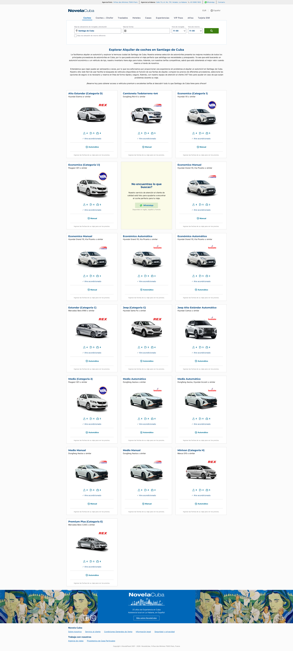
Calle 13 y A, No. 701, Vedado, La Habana (171, 2)
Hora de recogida (178, 27)
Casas (148, 18)
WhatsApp (211, 2)
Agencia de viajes (75, 641)
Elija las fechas (128, 27)
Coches (87, 18)
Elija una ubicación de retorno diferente (91, 35)
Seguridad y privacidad (165, 632)
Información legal (143, 632)
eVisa (190, 18)
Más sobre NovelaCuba (146, 618)
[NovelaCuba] (81, 10)
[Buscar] (211, 30)
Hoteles (137, 18)
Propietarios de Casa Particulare (101, 641)
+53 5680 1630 (195, 2)
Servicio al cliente (92, 632)
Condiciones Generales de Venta (118, 632)
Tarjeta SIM (204, 18)
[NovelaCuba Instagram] (93, 617)
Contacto (221, 2)
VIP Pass (178, 18)
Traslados (123, 18)
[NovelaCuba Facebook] (86, 617)
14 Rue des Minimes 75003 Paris (125, 2)
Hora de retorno (194, 27)
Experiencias (162, 18)
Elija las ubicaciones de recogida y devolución (90, 27)
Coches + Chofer (104, 18)
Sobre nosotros (75, 632)
